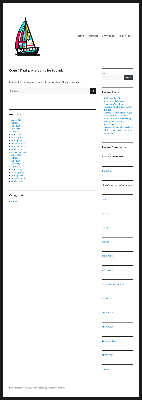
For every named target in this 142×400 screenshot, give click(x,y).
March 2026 (16, 134)
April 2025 (16, 167)
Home (80, 35)
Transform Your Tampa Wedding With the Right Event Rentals (117, 107)
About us (93, 35)
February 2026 (17, 137)
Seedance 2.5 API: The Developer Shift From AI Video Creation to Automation (118, 130)
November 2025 (18, 146)
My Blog (15, 201)
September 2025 (18, 152)
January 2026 (17, 140)
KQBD (104, 199)
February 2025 (17, 172)
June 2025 (15, 161)
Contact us (108, 35)
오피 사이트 (106, 298)
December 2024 (18, 178)
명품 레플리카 (107, 171)
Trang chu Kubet (109, 341)
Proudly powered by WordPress (53, 388)
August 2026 (17, 120)
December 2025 (18, 143)
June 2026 (15, 126)
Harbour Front (15, 388)
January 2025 (17, 175)
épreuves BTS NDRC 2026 (113, 284)
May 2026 (15, 129)
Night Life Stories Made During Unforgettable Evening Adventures (117, 122)
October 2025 (17, 149)
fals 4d (105, 228)
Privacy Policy (125, 35)
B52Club (105, 242)
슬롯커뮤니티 (107, 270)
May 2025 (15, 164)
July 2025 (15, 158)
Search (105, 73)
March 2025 (16, 169)
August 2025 (16, 155)
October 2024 (17, 181)
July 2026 (15, 123)
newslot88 (106, 369)
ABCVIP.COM (107, 313)
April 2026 (16, 132)
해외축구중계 (107, 256)
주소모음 (105, 213)
